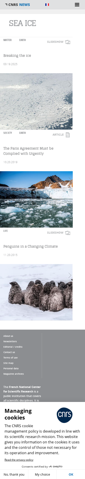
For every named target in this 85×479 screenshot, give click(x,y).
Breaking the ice (17, 55)
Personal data (11, 368)
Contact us (9, 352)
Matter (7, 40)
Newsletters (10, 341)
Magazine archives (13, 373)
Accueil (22, 4)
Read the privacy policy (19, 460)
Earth (22, 40)
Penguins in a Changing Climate (30, 246)
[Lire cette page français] (47, 4)
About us (8, 336)
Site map (8, 363)
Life (5, 231)
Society (7, 133)
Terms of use (10, 357)
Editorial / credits (12, 346)
